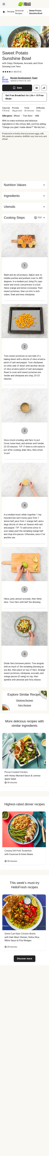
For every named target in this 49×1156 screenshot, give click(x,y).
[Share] (44, 88)
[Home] (3, 12)
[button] (24, 196)
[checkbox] (3, 72)
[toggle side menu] (4, 4)
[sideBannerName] (24, 161)
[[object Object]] (36, 88)
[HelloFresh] (24, 4)
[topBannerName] (24, 20)
